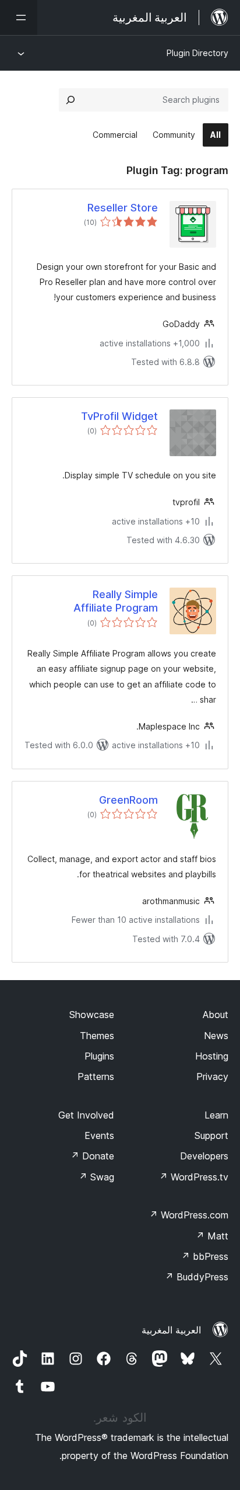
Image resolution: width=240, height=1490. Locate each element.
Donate (92, 1156)
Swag (96, 1177)
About (215, 1014)
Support (211, 1135)
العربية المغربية (171, 1330)
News (216, 1035)
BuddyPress (196, 1277)
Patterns (95, 1076)
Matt (212, 1236)
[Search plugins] (70, 100)
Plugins (99, 1056)
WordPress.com (188, 1215)
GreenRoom (128, 800)
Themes (97, 1035)
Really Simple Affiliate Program (115, 601)
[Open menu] (18, 17)
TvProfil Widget (119, 416)
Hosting (211, 1056)
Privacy (212, 1076)
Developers (204, 1156)
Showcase (91, 1014)
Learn (216, 1115)
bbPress (204, 1256)
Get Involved (86, 1115)
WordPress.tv (193, 1177)
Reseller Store (122, 208)
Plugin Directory (197, 53)
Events (99, 1135)
